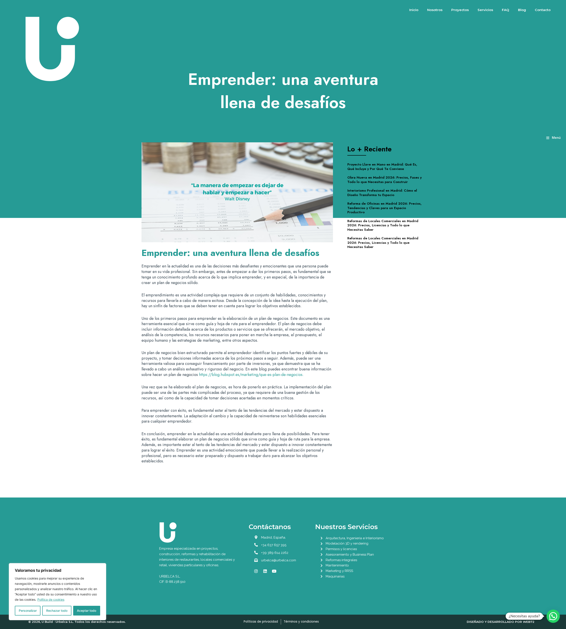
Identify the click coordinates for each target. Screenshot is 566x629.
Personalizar (28, 610)
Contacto (543, 10)
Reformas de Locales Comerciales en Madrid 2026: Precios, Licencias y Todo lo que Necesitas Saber (382, 225)
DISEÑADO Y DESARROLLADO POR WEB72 (500, 621)
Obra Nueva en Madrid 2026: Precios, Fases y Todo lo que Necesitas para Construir (384, 179)
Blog (522, 10)
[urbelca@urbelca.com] (256, 560)
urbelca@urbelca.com (278, 560)
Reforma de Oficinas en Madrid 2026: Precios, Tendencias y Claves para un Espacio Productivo (384, 208)
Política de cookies (50, 599)
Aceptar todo (86, 610)
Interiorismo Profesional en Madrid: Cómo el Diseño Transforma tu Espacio (382, 192)
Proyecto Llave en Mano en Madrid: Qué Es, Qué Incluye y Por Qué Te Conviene (382, 166)
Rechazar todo (56, 610)
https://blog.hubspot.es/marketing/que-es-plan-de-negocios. (251, 374)
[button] (553, 616)
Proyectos (460, 10)
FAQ (505, 10)
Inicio (413, 10)
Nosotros (434, 10)
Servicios (485, 10)
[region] (57, 591)
